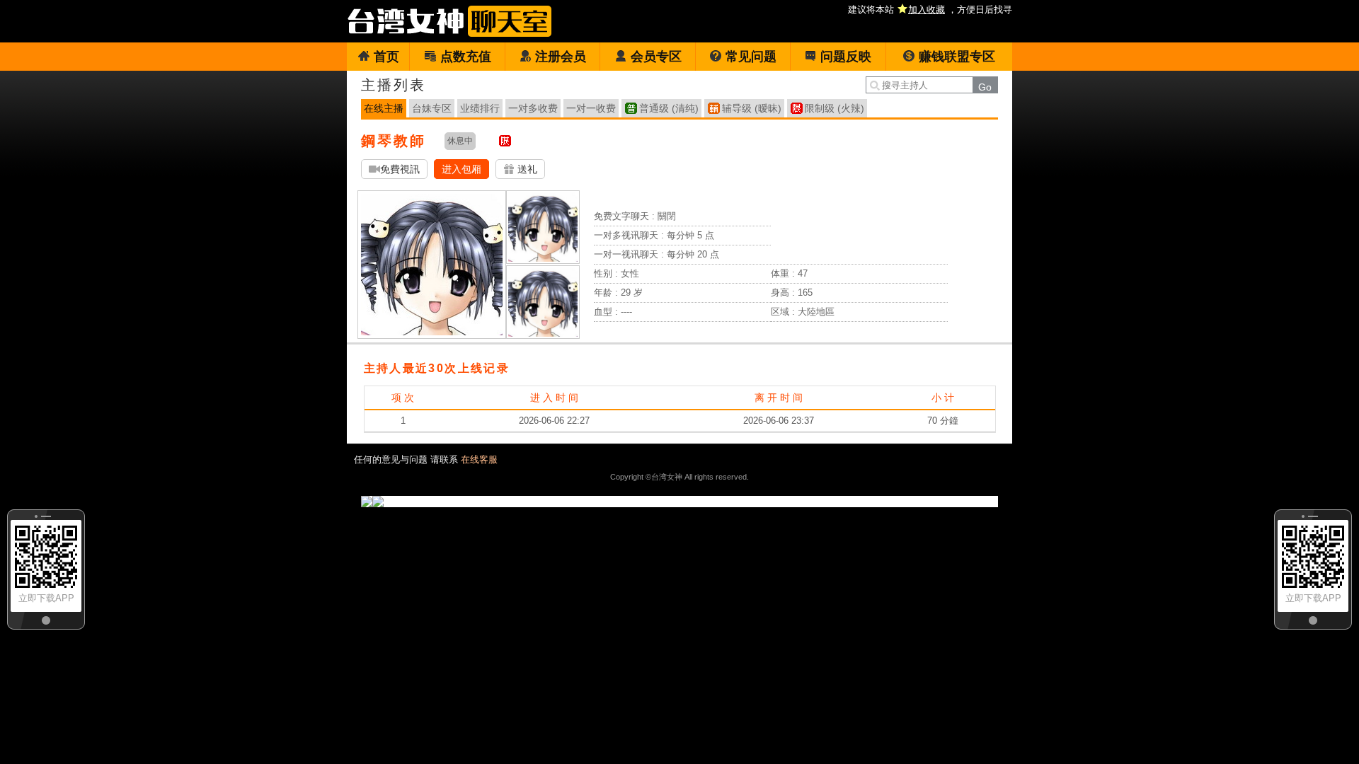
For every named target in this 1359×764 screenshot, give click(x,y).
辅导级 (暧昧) (751, 108)
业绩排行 (480, 108)
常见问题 (751, 57)
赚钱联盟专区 (957, 57)
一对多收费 (533, 108)
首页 (386, 57)
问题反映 (845, 57)
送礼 (526, 169)
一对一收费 (591, 108)
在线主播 (383, 108)
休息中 (460, 141)
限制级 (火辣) (834, 108)
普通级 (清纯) (669, 108)
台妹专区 (432, 108)
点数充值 (465, 57)
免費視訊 (400, 169)
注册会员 (560, 57)
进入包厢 (461, 169)
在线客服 (479, 459)
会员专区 (656, 57)
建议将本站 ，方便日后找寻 (930, 9)
